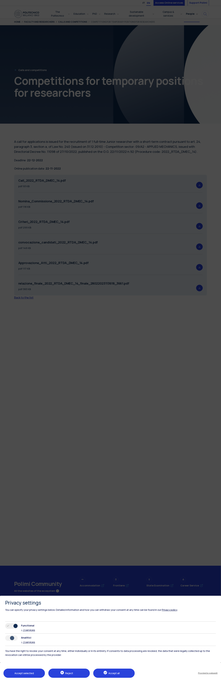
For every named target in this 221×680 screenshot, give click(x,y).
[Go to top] (216, 676)
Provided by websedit (208, 673)
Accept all (114, 673)
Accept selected (24, 673)
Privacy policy (169, 609)
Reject (69, 673)
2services (28, 630)
